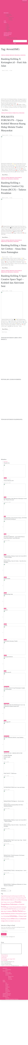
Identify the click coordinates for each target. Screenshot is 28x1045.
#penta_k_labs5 (5, 898)
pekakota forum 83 (7, 672)
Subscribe (4, 934)
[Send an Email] (3, 967)
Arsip (11, 900)
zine (19, 921)
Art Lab (7, 16)
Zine (5, 758)
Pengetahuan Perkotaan (12, 112)
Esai (7, 23)
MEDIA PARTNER (7, 34)
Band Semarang (23, 900)
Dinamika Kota (7, 463)
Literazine (6, 609)
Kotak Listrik (8, 14)
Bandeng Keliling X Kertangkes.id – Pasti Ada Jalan (13, 62)
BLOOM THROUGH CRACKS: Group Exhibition (13, 737)
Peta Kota (8, 36)
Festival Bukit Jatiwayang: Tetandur (11, 641)
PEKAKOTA (6, 35)
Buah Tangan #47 (7, 721)
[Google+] (1, 967)
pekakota (13, 913)
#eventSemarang (13, 896)
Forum (7, 25)
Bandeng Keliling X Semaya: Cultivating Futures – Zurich (15, 870)
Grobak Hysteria (7, 965)
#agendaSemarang (5, 896)
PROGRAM (6, 12)
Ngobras (10, 18)
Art (14, 900)
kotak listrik (18, 908)
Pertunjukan (8, 30)
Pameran (7, 29)
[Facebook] (0, 967)
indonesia (24, 907)
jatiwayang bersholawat (8, 656)
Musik (7, 28)
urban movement (9, 921)
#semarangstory (12, 898)
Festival (7, 24)
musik (3, 913)
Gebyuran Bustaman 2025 (9, 480)
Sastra (7, 31)
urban (13, 918)
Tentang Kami (24, 1)
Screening (10, 19)
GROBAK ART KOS (8, 32)
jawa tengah (4, 909)
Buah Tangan (4, 902)
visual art (16, 921)
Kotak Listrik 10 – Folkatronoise (10, 773)
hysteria (19, 907)
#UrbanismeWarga (20, 898)
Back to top (25, 965)
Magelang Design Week (8, 594)
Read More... (5, 110)
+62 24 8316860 (4, 960)
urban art (17, 918)
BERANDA (24, 0)
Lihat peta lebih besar (4, 955)
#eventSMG (20, 896)
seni (18, 916)
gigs (7, 907)
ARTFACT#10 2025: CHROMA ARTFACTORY (13, 753)
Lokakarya (8, 27)
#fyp (24, 896)
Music (24, 911)
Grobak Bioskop (9, 15)
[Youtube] (2, 967)
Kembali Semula (7, 578)
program (24, 913)
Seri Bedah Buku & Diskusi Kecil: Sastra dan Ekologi (14, 787)
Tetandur (5, 625)
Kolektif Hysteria (11, 909)
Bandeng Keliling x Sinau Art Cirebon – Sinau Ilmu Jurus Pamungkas (13, 249)
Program (17, 55)
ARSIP (5, 22)
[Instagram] (4, 967)
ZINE (5, 21)
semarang (13, 916)
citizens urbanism (10, 902)
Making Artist (11, 17)
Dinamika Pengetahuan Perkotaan (11, 38)
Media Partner (17, 911)
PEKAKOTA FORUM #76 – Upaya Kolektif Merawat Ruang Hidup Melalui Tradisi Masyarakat (13, 123)
